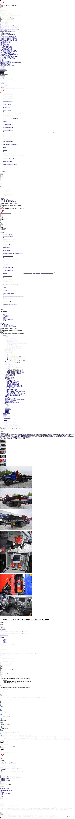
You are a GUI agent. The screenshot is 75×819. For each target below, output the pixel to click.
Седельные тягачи (36, 434)
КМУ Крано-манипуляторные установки (23, 436)
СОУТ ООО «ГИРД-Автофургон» (6, 778)
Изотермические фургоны (47, 435)
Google (1, 800)
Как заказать (5, 642)
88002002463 (48, 692)
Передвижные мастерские (5, 434)
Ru (0, 173)
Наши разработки (6, 190)
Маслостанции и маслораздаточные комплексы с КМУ (56, 436)
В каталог (2, 232)
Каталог (4, 189)
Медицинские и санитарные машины (20, 437)
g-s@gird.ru (3, 87)
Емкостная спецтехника (11, 380)
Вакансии (4, 193)
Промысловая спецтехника (12, 389)
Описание (4, 639)
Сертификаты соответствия (8, 194)
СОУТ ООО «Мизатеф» (4, 779)
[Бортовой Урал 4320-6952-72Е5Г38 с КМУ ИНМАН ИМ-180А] (16, 487)
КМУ (1, 791)
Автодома (20, 435)
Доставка (4, 640)
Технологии (2, 781)
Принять (69, 816)
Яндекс (1, 798)
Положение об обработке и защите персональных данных (11, 777)
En (2, 173)
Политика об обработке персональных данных (9, 776)
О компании (7, 405)
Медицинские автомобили (53, 434)
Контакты (4, 195)
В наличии (33, 436)
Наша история (5, 191)
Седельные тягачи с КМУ (8, 437)
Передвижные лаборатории (27, 435)
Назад (7, 336)
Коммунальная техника (61, 435)
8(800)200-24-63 (67, 738)
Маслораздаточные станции (27, 434)
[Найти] (1, 7)
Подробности (2, 629)
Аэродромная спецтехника (12, 366)
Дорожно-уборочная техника (40, 436)
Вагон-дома (54, 435)
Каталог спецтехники (9, 94)
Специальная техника (11, 354)
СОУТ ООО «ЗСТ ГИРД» (5, 780)
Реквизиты (5, 192)
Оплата (4, 641)
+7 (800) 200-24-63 (4, 78)
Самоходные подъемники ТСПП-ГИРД (11, 435)
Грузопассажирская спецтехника (13, 345)
